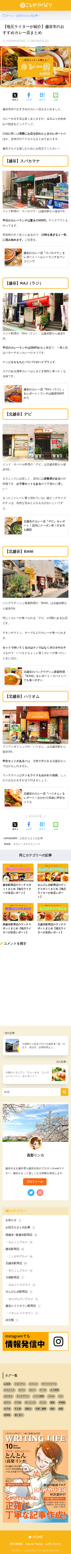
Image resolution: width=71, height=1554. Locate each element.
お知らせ (13, 1220)
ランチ (43, 1402)
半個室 (62, 1402)
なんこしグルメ (20, 1242)
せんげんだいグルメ (22, 1298)
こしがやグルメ (20, 1256)
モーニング (30, 1402)
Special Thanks (34, 1544)
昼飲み (28, 1409)
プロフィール (35, 1181)
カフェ (22, 1390)
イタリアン (20, 1384)
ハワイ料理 (38, 1396)
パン (61, 1396)
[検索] (64, 1092)
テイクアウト (23, 1396)
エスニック (34, 844)
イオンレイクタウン (22, 1313)
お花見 (7, 1384)
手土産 (18, 1409)
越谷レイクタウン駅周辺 (22, 1305)
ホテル (7, 1402)
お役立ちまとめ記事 (31, 838)
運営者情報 (16, 1544)
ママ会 (18, 1402)
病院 (61, 1409)
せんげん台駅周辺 (19, 1291)
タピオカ (8, 1396)
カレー (19, 844)
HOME (37, 1537)
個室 (52, 1402)
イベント (33, 1384)
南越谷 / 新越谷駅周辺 (21, 1234)
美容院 (7, 1415)
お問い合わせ (53, 1544)
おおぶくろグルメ (21, 1284)
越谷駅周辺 (15, 1248)
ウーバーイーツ (49, 1384)
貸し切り (19, 1415)
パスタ (51, 1396)
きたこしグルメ (20, 1270)
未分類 (11, 1319)
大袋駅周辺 (14, 1277)
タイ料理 (54, 1390)
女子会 (7, 1409)
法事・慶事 (41, 1409)
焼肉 (52, 1409)
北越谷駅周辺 (16, 1263)
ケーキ (43, 1390)
